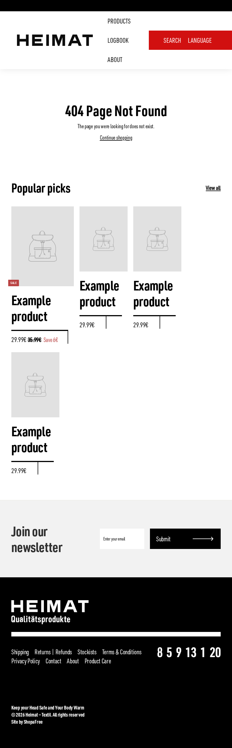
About (115, 59)
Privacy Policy (25, 661)
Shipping (20, 651)
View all (213, 187)
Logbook (118, 40)
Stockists (87, 651)
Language (200, 40)
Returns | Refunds (53, 651)
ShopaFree (33, 721)
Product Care (98, 661)
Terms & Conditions (121, 651)
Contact (53, 661)
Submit (163, 539)
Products (119, 21)
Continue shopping (116, 137)
